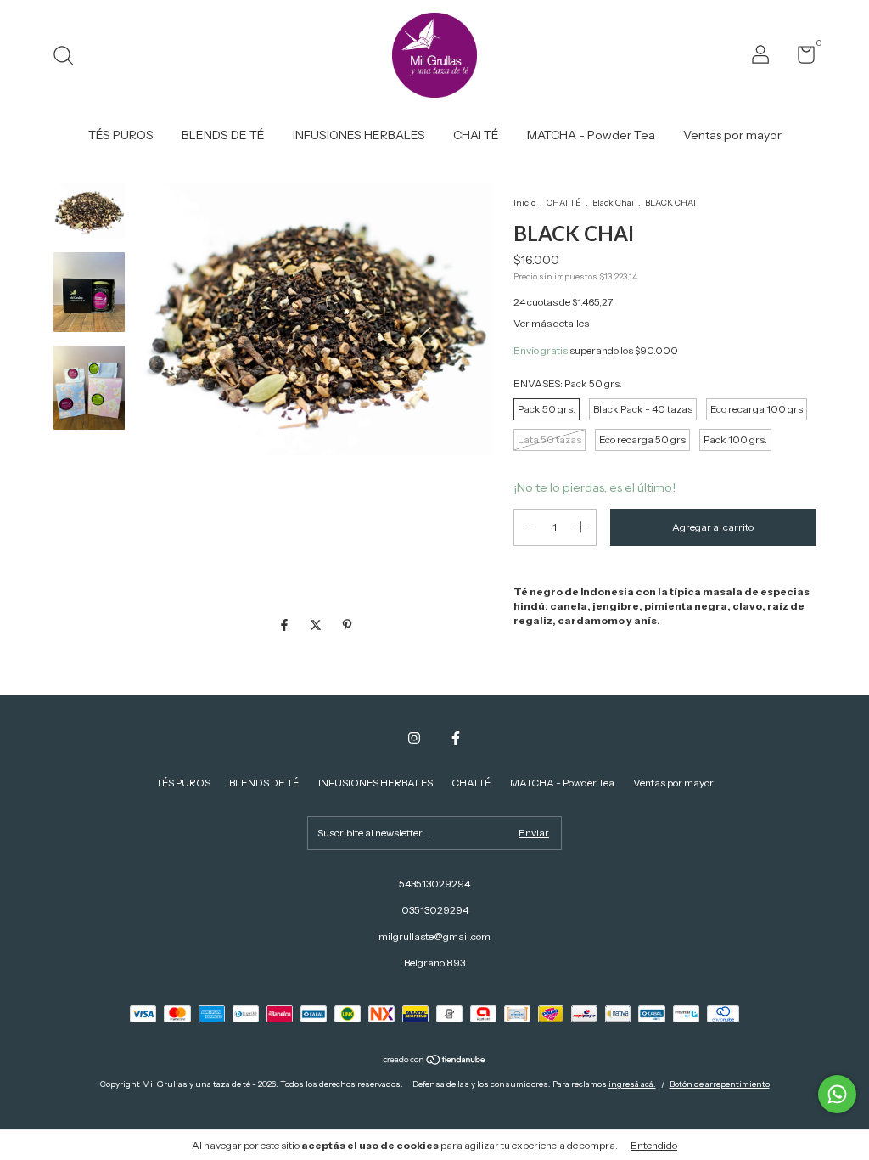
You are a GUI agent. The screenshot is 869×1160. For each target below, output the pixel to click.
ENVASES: (567, 383)
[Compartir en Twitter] (317, 625)
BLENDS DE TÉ (223, 135)
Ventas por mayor (732, 135)
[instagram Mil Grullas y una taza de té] (414, 738)
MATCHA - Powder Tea (591, 135)
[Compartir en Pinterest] (347, 625)
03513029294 (434, 910)
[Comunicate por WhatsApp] (837, 1094)
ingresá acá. (632, 1084)
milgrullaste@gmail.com (434, 936)
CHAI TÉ (476, 135)
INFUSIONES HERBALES (359, 135)
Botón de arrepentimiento (720, 1084)
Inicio (524, 202)
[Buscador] (69, 57)
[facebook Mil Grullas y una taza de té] (456, 738)
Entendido (654, 1145)
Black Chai (613, 202)
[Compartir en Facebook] (285, 625)
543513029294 (434, 883)
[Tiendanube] (435, 1060)
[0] (799, 58)
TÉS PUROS (121, 135)
